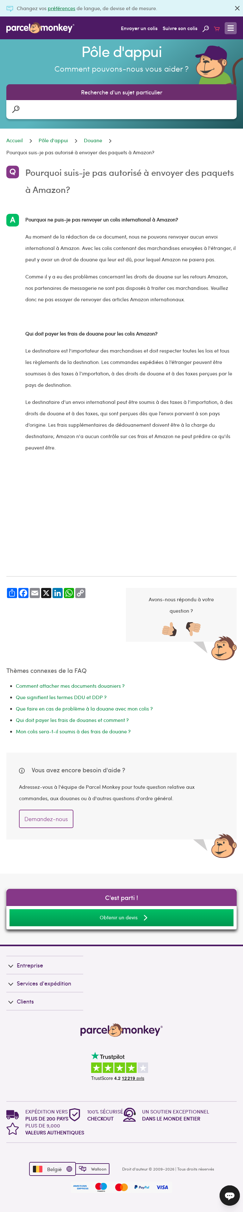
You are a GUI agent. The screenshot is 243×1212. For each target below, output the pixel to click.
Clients (25, 1001)
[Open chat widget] (230, 1195)
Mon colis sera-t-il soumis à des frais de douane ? (73, 731)
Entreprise (30, 965)
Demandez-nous (46, 819)
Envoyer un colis (139, 27)
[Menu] (231, 28)
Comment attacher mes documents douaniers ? (70, 685)
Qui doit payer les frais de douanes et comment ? (72, 720)
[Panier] (217, 27)
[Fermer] (237, 8)
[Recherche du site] (205, 27)
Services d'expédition (44, 983)
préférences (61, 8)
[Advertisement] (121, 514)
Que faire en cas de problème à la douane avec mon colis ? (84, 708)
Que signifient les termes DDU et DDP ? (61, 697)
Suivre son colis (180, 27)
